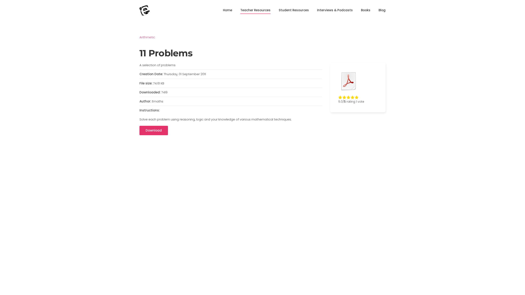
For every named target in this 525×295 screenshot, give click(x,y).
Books (365, 10)
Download (154, 130)
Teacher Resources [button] (255, 10)
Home (227, 10)
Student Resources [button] (294, 10)
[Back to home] (144, 10)
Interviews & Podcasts (335, 10)
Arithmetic (147, 37)
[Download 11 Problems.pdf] (348, 81)
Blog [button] (382, 10)
